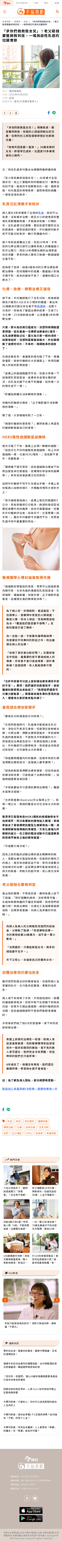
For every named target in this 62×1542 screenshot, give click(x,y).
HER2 (29, 1133)
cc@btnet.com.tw (29, 1488)
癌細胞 (41, 306)
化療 (19, 1127)
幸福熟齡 (6, 21)
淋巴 (6, 1133)
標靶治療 (8, 1127)
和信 (18, 1121)
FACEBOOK (22, 2)
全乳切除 (44, 1127)
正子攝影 (17, 1133)
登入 (46, 2)
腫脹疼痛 (43, 1121)
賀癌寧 (39, 1133)
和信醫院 (29, 1121)
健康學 (17, 21)
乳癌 (41, 213)
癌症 (26, 21)
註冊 (57, 2)
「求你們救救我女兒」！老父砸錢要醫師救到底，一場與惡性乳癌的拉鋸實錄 (30, 23)
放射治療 (30, 1127)
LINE (36, 2)
